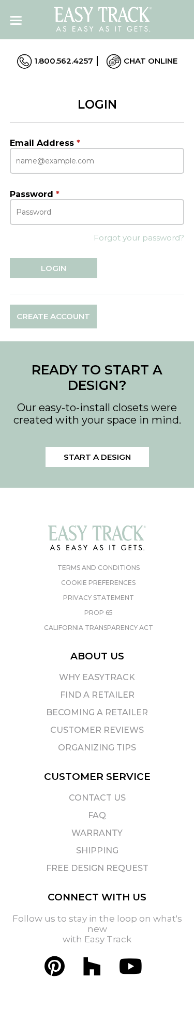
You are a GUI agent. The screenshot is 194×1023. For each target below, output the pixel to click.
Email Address (45, 143)
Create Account (53, 316)
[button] (167, 996)
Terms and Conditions (98, 567)
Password (34, 194)
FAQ (97, 815)
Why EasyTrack (97, 677)
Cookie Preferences (98, 582)
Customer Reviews (97, 730)
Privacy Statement (98, 597)
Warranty (97, 833)
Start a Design (97, 457)
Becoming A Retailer (97, 712)
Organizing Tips (97, 748)
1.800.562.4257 (62, 61)
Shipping (97, 850)
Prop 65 (98, 612)
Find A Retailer (97, 695)
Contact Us (97, 798)
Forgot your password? (139, 238)
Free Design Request (97, 868)
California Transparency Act (98, 627)
